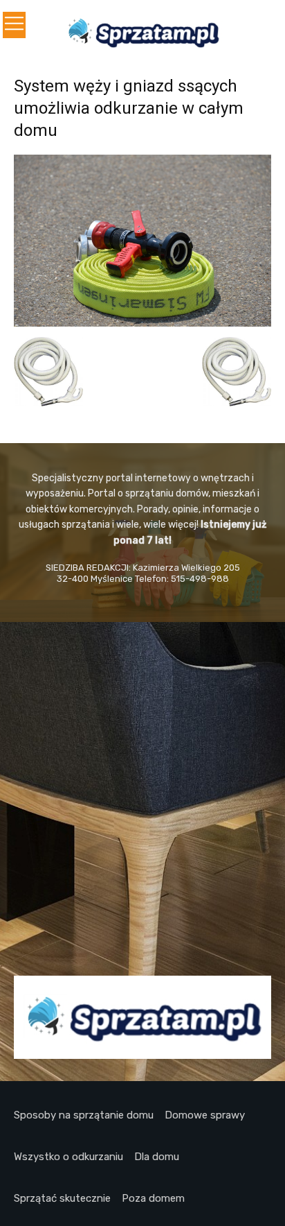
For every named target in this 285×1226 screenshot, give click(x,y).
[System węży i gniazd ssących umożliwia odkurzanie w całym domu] (142, 323)
